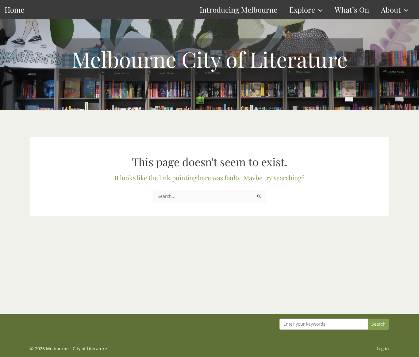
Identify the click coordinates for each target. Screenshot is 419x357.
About (391, 9)
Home (14, 9)
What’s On (352, 9)
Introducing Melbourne (238, 9)
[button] (318, 9)
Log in (383, 348)
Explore (302, 9)
